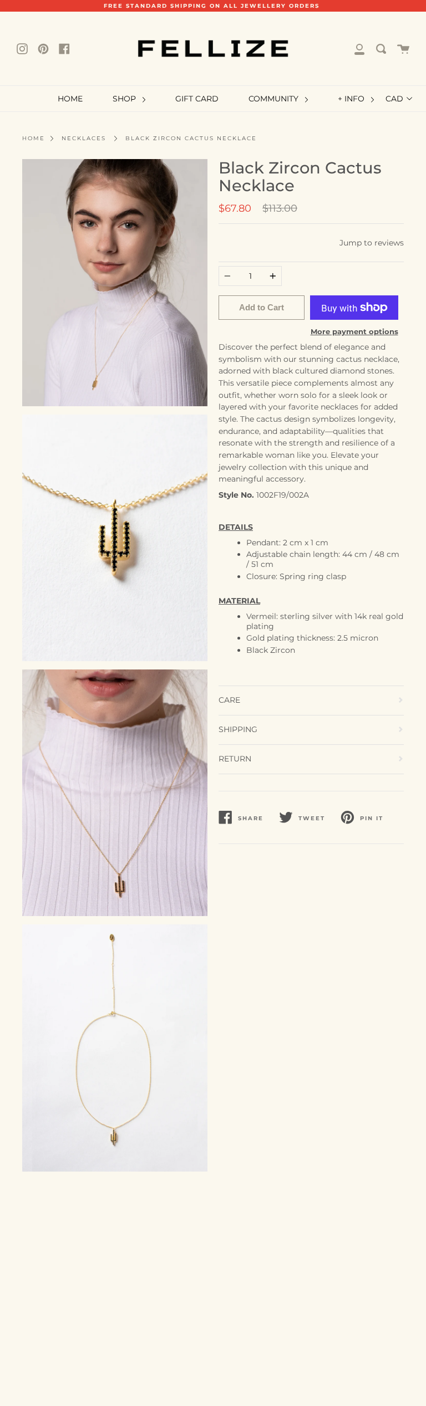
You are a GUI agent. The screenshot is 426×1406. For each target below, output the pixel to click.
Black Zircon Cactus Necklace (191, 138)
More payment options (354, 331)
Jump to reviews (371, 243)
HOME (70, 99)
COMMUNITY (274, 99)
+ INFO (352, 99)
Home (33, 138)
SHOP (125, 99)
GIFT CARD (197, 99)
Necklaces (84, 138)
